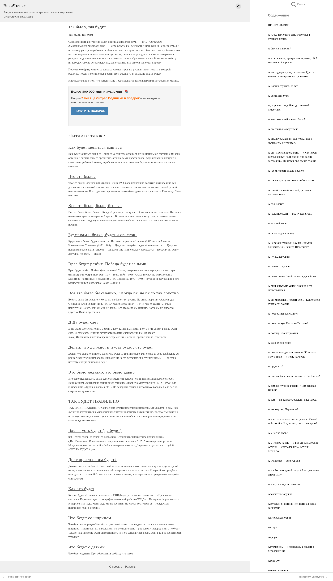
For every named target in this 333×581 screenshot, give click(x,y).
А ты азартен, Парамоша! (283, 409)
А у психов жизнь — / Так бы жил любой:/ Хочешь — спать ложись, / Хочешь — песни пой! (293, 447)
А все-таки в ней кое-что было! (286, 119)
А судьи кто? (275, 366)
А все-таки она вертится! (283, 129)
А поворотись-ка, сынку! (283, 313)
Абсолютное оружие (280, 494)
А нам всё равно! (278, 223)
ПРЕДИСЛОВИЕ (278, 25)
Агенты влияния (278, 570)
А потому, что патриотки (283, 333)
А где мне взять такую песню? (286, 170)
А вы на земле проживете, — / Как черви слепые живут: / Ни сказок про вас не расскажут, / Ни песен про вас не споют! (292, 157)
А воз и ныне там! (278, 95)
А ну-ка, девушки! (279, 256)
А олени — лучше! (279, 266)
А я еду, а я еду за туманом (284, 484)
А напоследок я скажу (281, 233)
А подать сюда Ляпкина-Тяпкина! (288, 323)
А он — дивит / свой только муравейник (292, 276)
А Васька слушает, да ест (283, 86)
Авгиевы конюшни (279, 517)
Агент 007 (274, 560)
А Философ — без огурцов (284, 460)
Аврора (272, 537)
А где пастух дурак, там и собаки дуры (291, 180)
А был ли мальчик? (279, 48)
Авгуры (272, 527)
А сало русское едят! (280, 342)
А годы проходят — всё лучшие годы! (290, 213)
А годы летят (276, 204)
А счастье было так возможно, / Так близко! (294, 376)
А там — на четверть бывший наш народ (292, 399)
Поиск (297, 4)
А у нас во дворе (278, 433)
